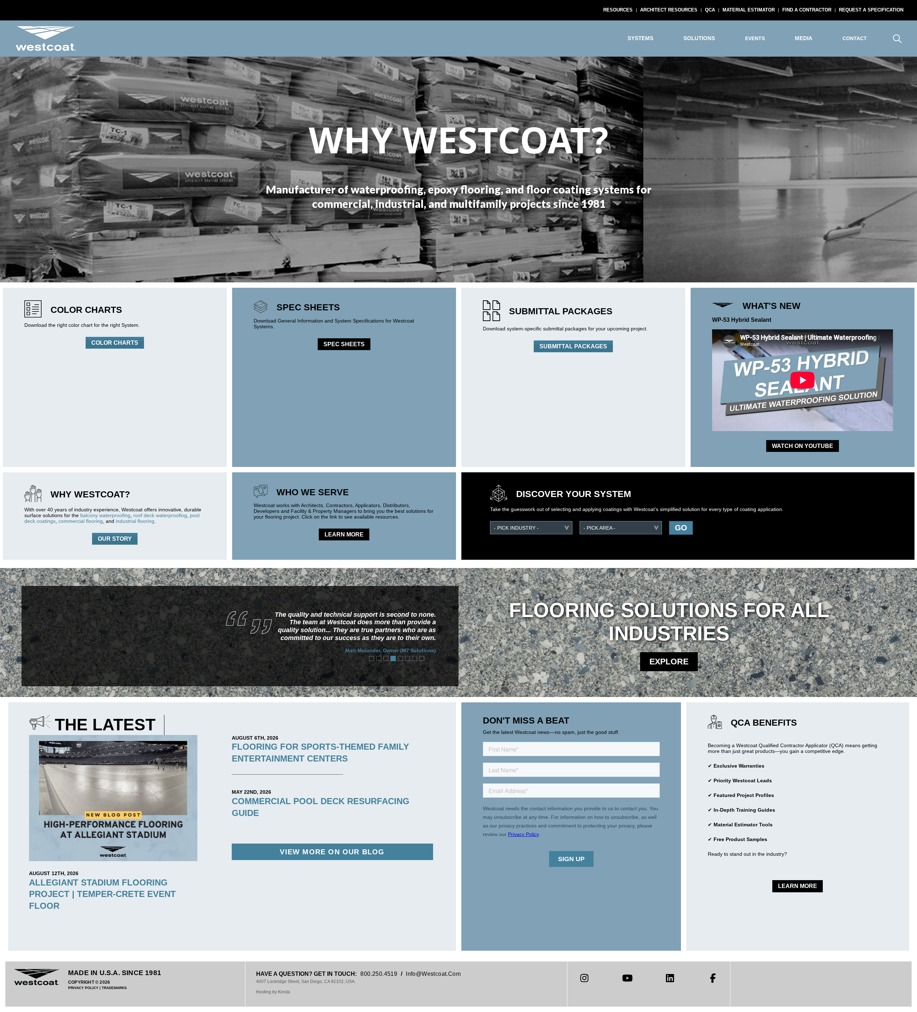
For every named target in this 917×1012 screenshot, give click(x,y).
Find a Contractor (806, 10)
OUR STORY (115, 539)
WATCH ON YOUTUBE (802, 446)
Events (755, 38)
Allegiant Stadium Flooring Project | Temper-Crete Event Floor (102, 894)
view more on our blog (332, 852)
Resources (618, 10)
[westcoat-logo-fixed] (46, 38)
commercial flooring (80, 521)
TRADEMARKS (114, 988)
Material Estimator (748, 10)
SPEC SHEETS (344, 344)
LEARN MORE (344, 534)
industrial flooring (135, 521)
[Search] (897, 38)
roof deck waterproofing (160, 515)
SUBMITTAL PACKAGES (573, 346)
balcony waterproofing (105, 515)
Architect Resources (668, 10)
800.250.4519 (378, 974)
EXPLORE (668, 661)
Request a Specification (871, 10)
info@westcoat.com (433, 974)
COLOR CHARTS (114, 343)
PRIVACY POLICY (83, 988)
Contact (854, 38)
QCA (710, 10)
